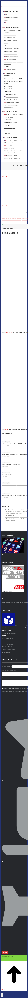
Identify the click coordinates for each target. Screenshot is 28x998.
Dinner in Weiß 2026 (6, 474)
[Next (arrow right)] (2, 995)
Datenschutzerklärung (14, 688)
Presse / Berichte (6, 206)
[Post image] (6, 441)
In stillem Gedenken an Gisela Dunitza (11, 464)
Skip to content (4, 6)
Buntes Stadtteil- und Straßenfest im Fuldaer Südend (14, 454)
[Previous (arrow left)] (1, 995)
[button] (11, 9)
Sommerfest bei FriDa (10, 520)
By (17, 222)
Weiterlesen (4, 554)
